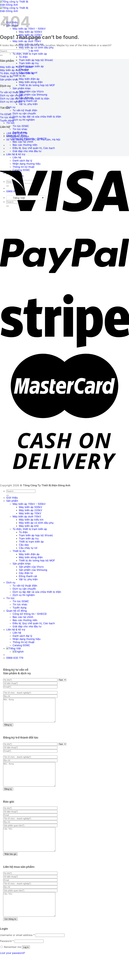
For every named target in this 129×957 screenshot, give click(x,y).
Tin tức (10, 122)
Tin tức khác (20, 129)
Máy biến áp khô (29, 525)
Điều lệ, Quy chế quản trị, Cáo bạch (34, 148)
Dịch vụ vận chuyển (24, 113)
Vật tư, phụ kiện (28, 104)
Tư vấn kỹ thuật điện (25, 110)
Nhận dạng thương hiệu (26, 639)
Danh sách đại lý (22, 635)
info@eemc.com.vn (17, 136)
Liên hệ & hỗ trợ (15, 154)
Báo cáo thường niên (25, 144)
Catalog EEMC (21, 645)
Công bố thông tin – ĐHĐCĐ (30, 613)
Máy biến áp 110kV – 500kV (29, 503)
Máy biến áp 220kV (30, 510)
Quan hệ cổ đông (16, 610)
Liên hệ (17, 157)
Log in (26, 947)
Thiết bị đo (19, 75)
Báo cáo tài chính (23, 141)
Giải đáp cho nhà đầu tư (27, 151)
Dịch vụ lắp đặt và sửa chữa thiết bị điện (37, 116)
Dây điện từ (26, 573)
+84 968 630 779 (16, 133)
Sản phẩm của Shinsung (33, 94)
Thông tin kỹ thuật (23, 642)
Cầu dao (24, 544)
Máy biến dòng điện (31, 82)
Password (7, 941)
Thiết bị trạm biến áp (31, 541)
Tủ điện (23, 56)
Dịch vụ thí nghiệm (24, 119)
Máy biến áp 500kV (30, 31)
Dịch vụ (10, 107)
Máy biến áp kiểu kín (31, 519)
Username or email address (17, 935)
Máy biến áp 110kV (30, 513)
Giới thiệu (12, 497)
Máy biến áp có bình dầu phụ (36, 47)
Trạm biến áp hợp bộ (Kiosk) (36, 60)
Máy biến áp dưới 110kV (27, 41)
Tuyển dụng (19, 607)
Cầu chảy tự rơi (28, 547)
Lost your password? (12, 952)
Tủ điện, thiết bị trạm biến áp (30, 53)
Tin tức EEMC (21, 126)
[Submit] (1, 55)
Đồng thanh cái (28, 100)
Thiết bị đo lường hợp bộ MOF (37, 85)
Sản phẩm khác (22, 88)
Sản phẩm (12, 500)
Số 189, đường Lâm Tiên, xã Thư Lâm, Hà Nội (33, 139)
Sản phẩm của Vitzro (31, 91)
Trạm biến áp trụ (29, 63)
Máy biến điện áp (29, 78)
